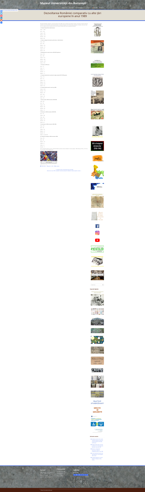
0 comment (57, 166)
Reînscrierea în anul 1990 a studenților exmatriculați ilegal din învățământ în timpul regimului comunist (64, 170)
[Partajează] (1, 22)
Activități (71, 7)
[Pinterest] (1, 16)
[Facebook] (1, 11)
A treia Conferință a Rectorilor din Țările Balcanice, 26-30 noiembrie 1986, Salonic (97, 454)
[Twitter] (1, 13)
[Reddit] (1, 20)
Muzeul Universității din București (63, 3)
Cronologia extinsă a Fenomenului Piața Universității (64, 169)
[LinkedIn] (1, 18)
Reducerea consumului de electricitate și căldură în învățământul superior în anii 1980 (97, 450)
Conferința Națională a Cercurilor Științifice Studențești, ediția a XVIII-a (97, 458)
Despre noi (64, 7)
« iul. (74, 486)
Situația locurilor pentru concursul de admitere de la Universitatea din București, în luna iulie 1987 (97, 446)
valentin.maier (43, 166)
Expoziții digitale (80, 7)
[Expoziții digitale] (97, 298)
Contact (88, 7)
